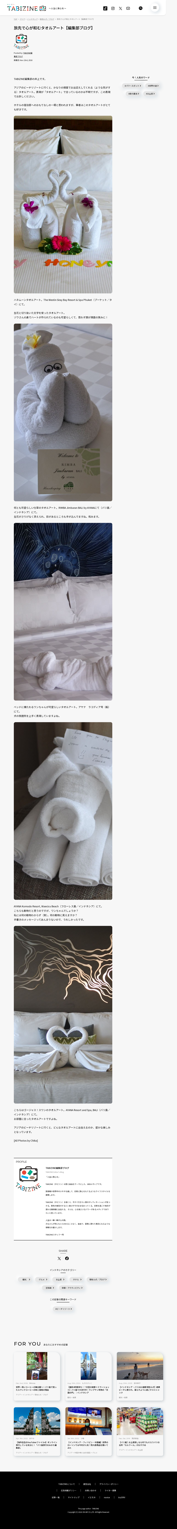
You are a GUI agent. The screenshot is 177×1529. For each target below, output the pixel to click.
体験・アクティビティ (71, 1287)
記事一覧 (56, 1497)
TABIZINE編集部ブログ (57, 1168)
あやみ (31, 1438)
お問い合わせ (90, 1490)
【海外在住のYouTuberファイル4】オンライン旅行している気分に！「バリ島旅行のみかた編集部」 (36, 1445)
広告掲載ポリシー (68, 1490)
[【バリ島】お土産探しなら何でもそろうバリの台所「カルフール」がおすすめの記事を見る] (140, 1421)
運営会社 (87, 1484)
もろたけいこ (87, 1383)
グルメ (42, 1279)
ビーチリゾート (63, 1309)
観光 (24, 1279)
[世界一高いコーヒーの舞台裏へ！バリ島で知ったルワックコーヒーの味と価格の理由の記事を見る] (37, 1366)
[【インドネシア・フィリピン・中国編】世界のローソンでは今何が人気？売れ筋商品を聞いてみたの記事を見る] (88, 1421)
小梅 (82, 1438)
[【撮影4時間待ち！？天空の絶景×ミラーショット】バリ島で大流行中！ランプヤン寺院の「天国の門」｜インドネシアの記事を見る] (88, 1366)
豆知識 (48, 1287)
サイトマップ (74, 1497)
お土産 (59, 1279)
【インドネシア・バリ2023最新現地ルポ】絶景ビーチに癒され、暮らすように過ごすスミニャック (139, 1390)
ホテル (76, 1279)
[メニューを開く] (155, 7)
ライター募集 (110, 1490)
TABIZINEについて (66, 1484)
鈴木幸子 (137, 1383)
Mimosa (32, 1383)
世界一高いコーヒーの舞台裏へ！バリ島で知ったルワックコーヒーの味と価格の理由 (36, 1388)
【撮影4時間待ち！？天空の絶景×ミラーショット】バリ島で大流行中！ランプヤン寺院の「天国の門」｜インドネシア (88, 1390)
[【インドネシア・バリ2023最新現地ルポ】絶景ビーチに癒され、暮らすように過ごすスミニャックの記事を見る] (140, 1366)
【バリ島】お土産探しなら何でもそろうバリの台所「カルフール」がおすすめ (139, 1443)
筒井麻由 (135, 1438)
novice (107, 1497)
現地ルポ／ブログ (97, 1279)
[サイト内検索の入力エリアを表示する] (140, 8)
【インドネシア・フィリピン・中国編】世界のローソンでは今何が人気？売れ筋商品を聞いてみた (87, 1445)
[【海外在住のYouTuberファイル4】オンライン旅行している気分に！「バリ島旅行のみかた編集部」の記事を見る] (37, 1421)
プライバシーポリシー (109, 1484)
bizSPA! (121, 1497)
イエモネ (92, 1497)
